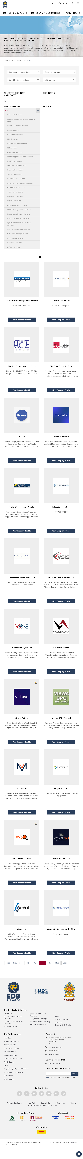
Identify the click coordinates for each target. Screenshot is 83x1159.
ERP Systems (12, 139)
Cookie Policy (45, 1103)
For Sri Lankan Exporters (45, 12)
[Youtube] (49, 1093)
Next (57, 963)
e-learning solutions (15, 152)
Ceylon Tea (8, 1014)
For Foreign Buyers (13, 12)
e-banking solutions (15, 192)
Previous (16, 963)
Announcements (10, 1045)
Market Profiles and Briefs (13, 1058)
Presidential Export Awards (13, 1072)
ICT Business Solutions (16, 179)
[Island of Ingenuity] (36, 1118)
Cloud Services (13, 130)
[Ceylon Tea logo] (12, 1118)
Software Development (16, 165)
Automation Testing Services (18, 229)
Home (6, 61)
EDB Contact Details (11, 1048)
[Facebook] (19, 1093)
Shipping (73, 1103)
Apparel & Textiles (10, 1026)
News (6, 1065)
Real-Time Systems (14, 161)
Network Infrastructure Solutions (20, 183)
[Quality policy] (41, 991)
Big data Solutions (14, 115)
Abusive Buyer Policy (38, 1105)
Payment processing (15, 196)
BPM (57, 1017)
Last (64, 963)
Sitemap (54, 1105)
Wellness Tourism (61, 1019)
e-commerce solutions (16, 187)
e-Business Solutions (15, 135)
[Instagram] (41, 1093)
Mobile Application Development (20, 157)
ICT (56, 1014)
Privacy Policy (31, 1103)
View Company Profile (22, 320)
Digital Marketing (14, 201)
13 (35, 963)
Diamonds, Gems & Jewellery (40, 1021)
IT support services (14, 243)
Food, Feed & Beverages (38, 1019)
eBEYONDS (73, 1142)
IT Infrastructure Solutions (17, 143)
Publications (8, 1076)
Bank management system (18, 218)
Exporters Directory (18, 61)
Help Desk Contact (54, 1063)
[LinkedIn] (34, 1093)
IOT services (12, 148)
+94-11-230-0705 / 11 (55, 1047)
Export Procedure (10, 1055)
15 (50, 963)
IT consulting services (15, 238)
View (47, 1077)
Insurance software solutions (18, 214)
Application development (17, 205)
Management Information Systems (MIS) (21, 120)
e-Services (64, 3)
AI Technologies (13, 247)
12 (28, 963)
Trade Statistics (9, 1079)
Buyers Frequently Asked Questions (16, 1069)
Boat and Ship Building (38, 1024)
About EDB (71, 12)
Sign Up (74, 1073)
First (8, 963)
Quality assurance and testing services (19, 224)
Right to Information (11, 1041)
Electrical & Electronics (63, 1025)
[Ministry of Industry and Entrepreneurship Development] (69, 991)
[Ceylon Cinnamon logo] (22, 1118)
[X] (27, 1093)
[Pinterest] (56, 1093)
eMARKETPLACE (10, 1052)
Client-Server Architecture (17, 126)
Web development (14, 174)
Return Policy (60, 1103)
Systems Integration (15, 170)
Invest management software (19, 210)
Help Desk (7, 1038)
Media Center (9, 1062)
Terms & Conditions (14, 1103)
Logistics (58, 1022)
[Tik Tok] (63, 1093)
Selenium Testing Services (17, 234)
